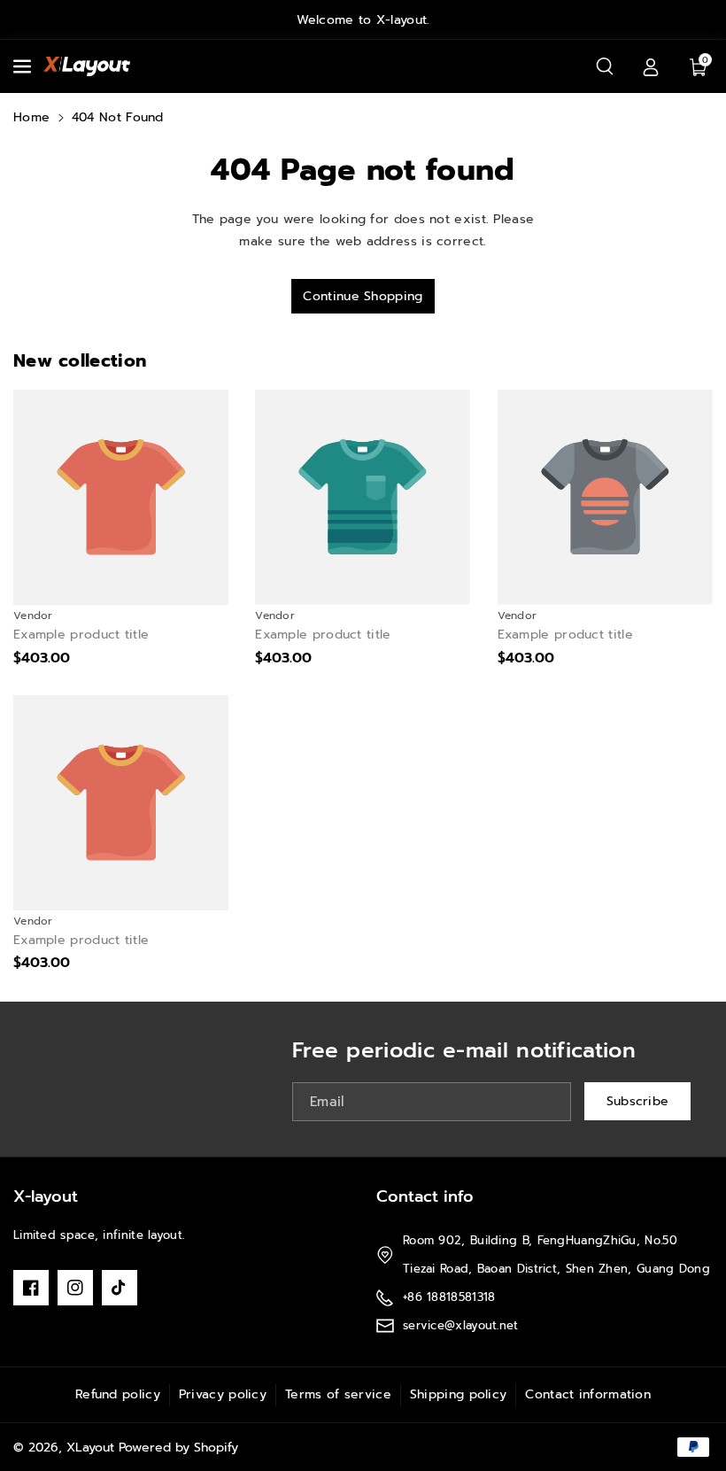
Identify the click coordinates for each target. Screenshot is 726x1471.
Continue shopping (362, 296)
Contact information (588, 1394)
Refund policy (117, 1394)
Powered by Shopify (178, 1447)
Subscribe (637, 1101)
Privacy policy (222, 1394)
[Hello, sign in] (650, 66)
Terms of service (338, 1394)
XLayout (90, 1447)
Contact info (425, 1196)
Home (31, 117)
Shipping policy (458, 1394)
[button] (24, 66)
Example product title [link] (81, 635)
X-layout (45, 1196)
